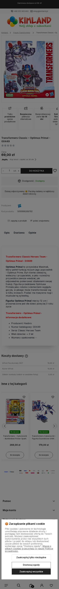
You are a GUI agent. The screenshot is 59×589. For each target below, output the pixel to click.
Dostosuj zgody (31, 564)
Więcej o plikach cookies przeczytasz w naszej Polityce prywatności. (29, 548)
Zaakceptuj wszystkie (31, 571)
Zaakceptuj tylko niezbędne (31, 557)
